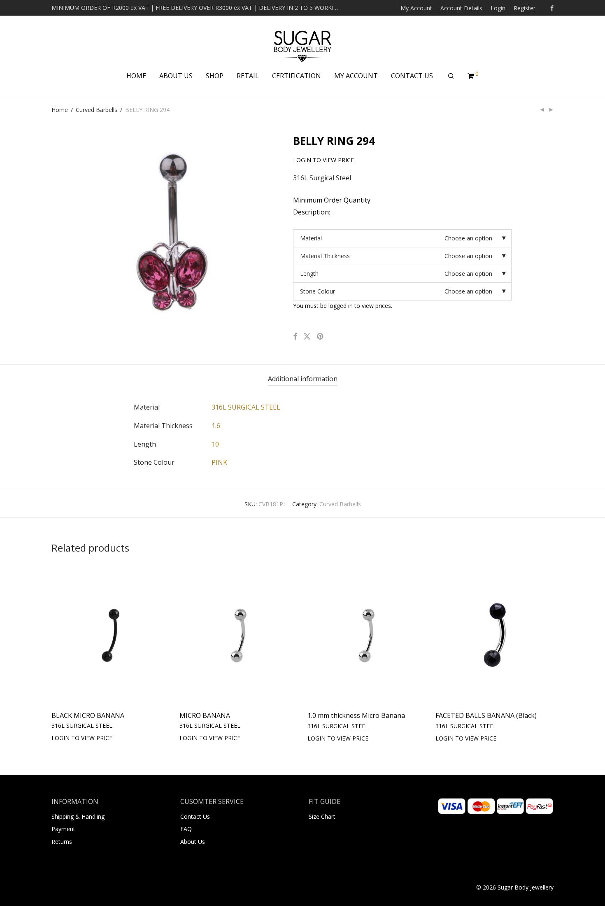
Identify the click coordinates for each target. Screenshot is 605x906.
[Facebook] (552, 8)
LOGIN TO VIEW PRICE (77, 737)
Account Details (461, 8)
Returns (61, 841)
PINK (219, 462)
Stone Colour (317, 291)
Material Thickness (325, 256)
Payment (63, 829)
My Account (416, 8)
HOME (136, 75)
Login (498, 8)
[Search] (451, 76)
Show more (129, 737)
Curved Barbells (96, 110)
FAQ (186, 829)
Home (59, 110)
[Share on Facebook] (295, 336)
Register (524, 8)
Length (309, 273)
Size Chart (322, 816)
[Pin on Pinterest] (320, 336)
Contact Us (195, 816)
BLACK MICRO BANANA (87, 715)
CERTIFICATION (296, 75)
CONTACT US (412, 75)
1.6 (216, 425)
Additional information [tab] (302, 378)
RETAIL (248, 75)
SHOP (214, 75)
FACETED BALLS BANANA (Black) (486, 715)
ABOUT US (176, 75)
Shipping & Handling (78, 816)
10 (215, 444)
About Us (192, 841)
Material (311, 238)
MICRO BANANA (204, 715)
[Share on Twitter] (307, 336)
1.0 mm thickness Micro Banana (356, 715)
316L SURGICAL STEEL (246, 407)
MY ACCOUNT (356, 75)
